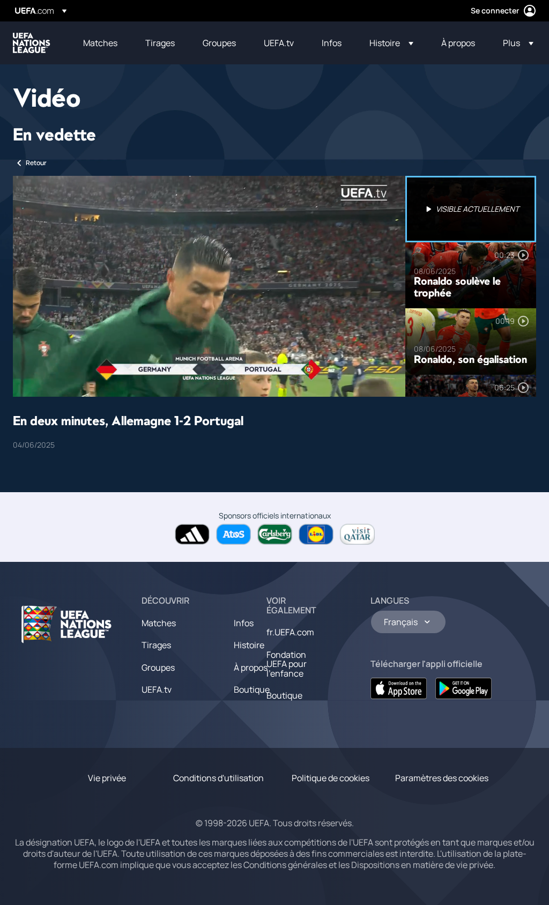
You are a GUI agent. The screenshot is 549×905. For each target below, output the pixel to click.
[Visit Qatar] (357, 534)
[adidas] (192, 534)
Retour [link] (36, 162)
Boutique (252, 689)
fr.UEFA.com (290, 632)
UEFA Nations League (31, 43)
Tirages (156, 645)
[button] (391, 43)
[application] (209, 286)
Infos (244, 623)
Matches (159, 623)
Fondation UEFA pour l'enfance (286, 664)
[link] (100, 43)
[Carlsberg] (274, 534)
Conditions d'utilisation (218, 778)
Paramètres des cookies (441, 778)
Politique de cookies (330, 778)
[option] (470, 209)
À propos (251, 667)
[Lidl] (316, 534)
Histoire (249, 645)
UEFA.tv (157, 689)
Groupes (158, 667)
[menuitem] (100, 43)
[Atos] (233, 534)
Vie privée (107, 778)
